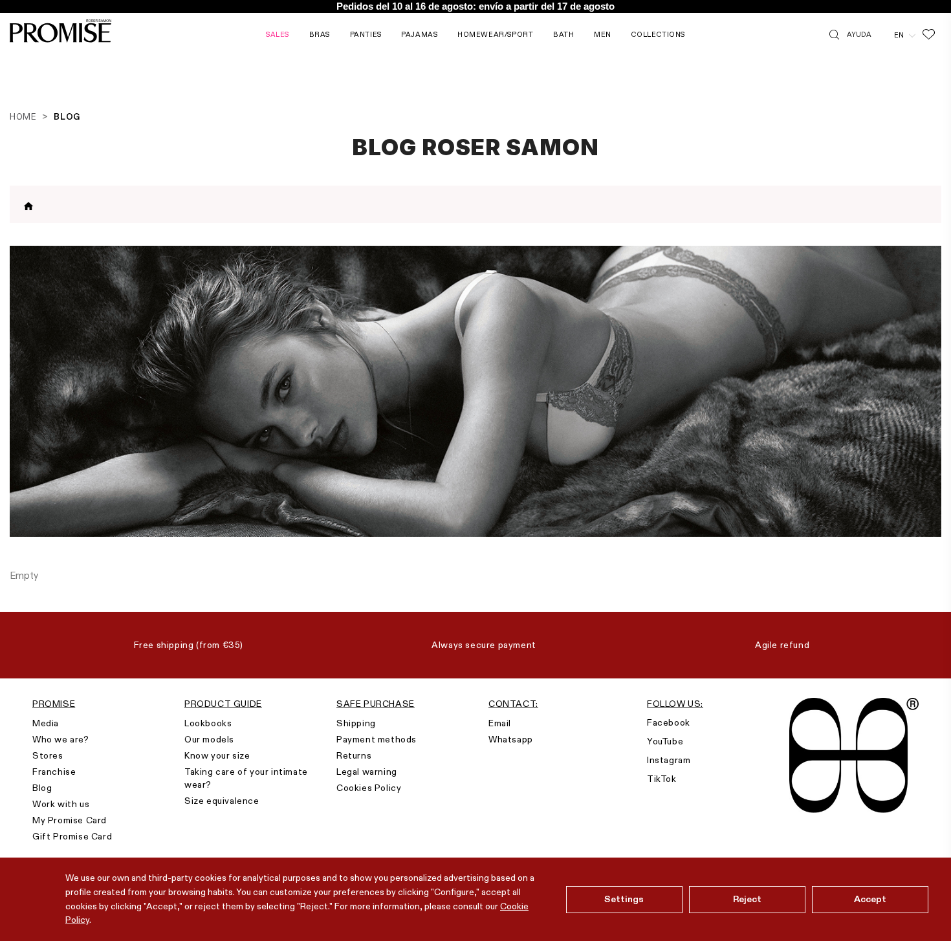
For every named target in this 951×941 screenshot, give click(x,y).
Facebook (668, 722)
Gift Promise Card (72, 836)
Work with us (60, 804)
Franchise (54, 771)
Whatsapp (510, 739)
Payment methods (376, 739)
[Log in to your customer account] (883, 34)
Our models (209, 739)
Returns (353, 755)
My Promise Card (69, 820)
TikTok (662, 778)
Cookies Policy (368, 788)
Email (499, 723)
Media (45, 723)
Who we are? (60, 739)
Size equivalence (221, 800)
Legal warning (366, 771)
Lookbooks (208, 723)
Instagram (668, 760)
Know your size (217, 755)
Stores (47, 755)
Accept (870, 899)
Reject (747, 899)
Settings (624, 899)
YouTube (665, 741)
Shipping (356, 723)
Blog (42, 788)
